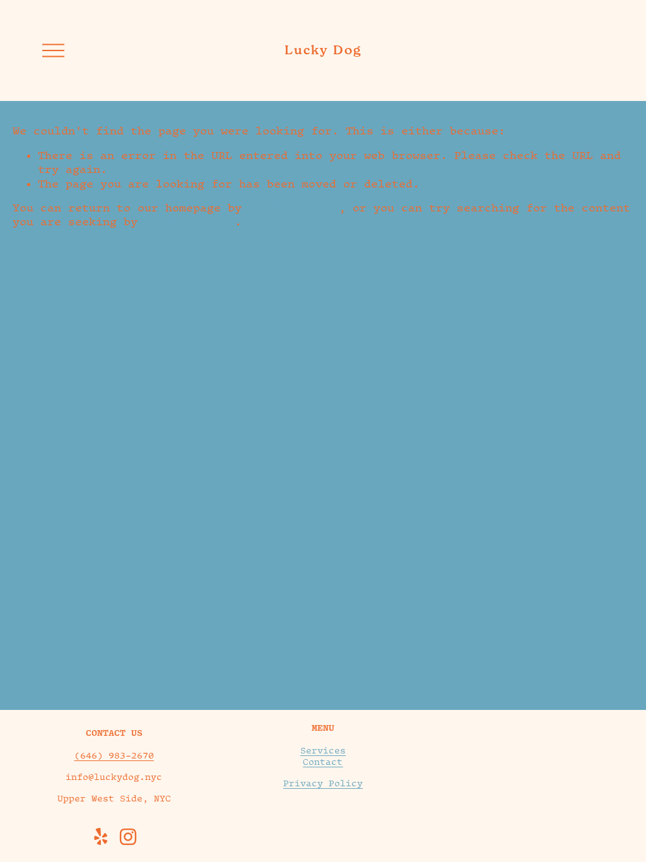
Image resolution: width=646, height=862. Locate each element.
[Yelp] (100, 837)
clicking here (294, 207)
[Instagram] (128, 837)
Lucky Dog (323, 49)
